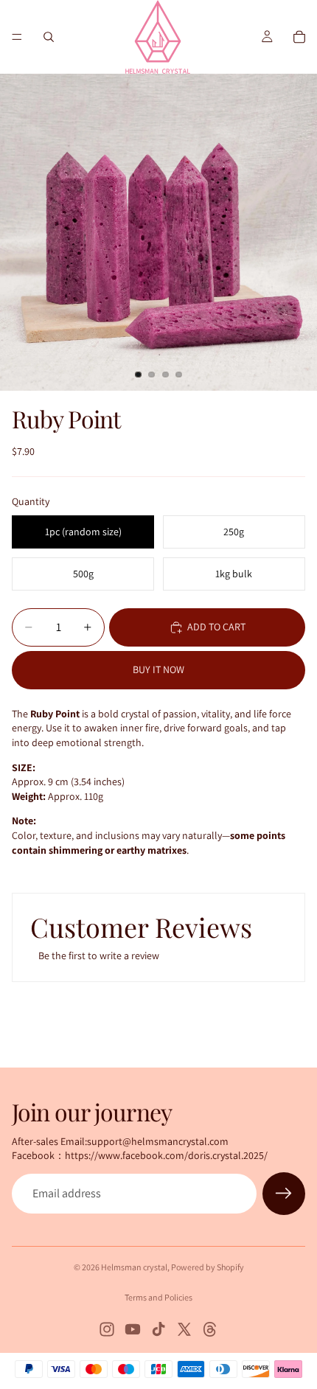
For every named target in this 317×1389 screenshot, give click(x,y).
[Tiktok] (158, 1329)
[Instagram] (107, 1329)
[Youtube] (133, 1329)
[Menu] (17, 37)
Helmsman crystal (134, 1267)
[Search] (48, 37)
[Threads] (210, 1329)
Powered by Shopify (207, 1267)
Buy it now (158, 669)
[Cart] (299, 37)
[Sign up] (283, 1193)
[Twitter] (184, 1329)
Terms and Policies (158, 1297)
